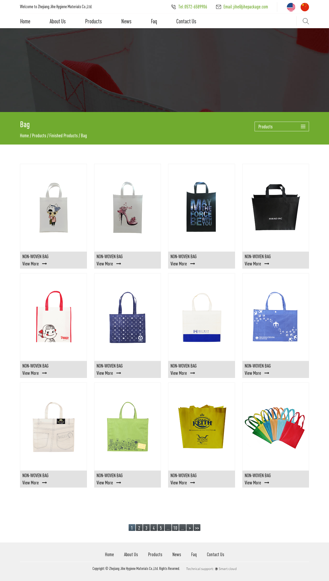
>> (197, 528)
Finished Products (63, 135)
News (126, 21)
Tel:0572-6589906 (192, 6)
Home (25, 21)
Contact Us (186, 21)
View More (30, 263)
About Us (58, 21)
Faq (154, 21)
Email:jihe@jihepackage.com (246, 6)
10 (175, 528)
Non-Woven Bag (35, 256)
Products (93, 21)
